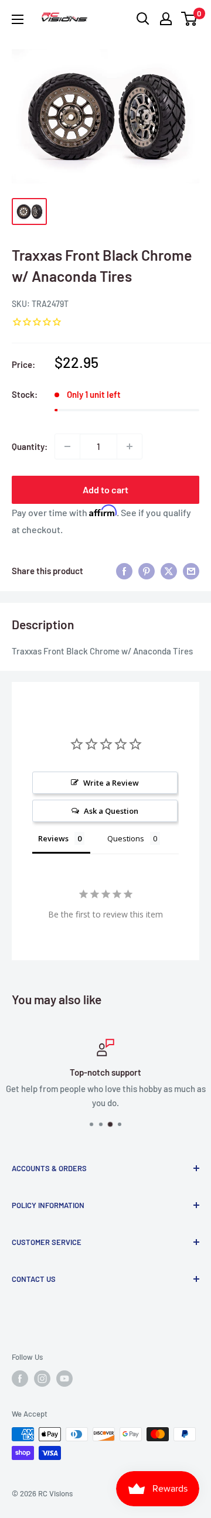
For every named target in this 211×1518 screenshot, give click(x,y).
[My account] (166, 18)
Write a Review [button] (111, 782)
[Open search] (143, 18)
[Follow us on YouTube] (64, 1378)
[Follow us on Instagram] (42, 1378)
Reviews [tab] (53, 838)
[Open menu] (17, 19)
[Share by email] (191, 570)
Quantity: (29, 446)
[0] (189, 19)
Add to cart (105, 489)
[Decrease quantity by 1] (67, 446)
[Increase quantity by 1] (129, 446)
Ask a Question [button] (111, 811)
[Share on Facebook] (124, 570)
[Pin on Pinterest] (146, 570)
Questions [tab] (125, 838)
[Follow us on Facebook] (20, 1378)
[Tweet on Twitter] (169, 570)
